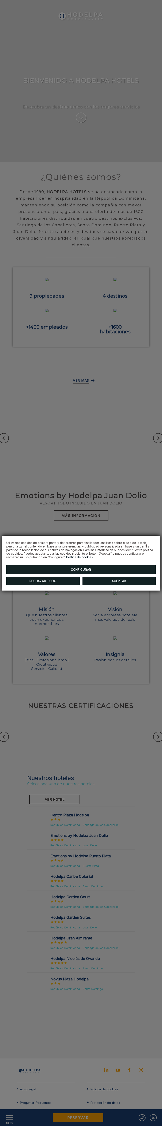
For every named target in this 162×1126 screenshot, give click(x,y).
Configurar (81, 569)
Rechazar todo (43, 581)
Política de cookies (79, 557)
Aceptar (119, 581)
